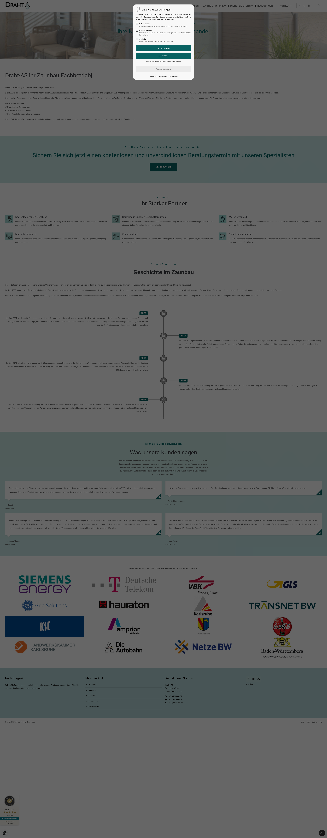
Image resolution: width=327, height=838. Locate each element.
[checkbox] (137, 24)
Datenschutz (153, 76)
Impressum (163, 76)
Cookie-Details (173, 76)
